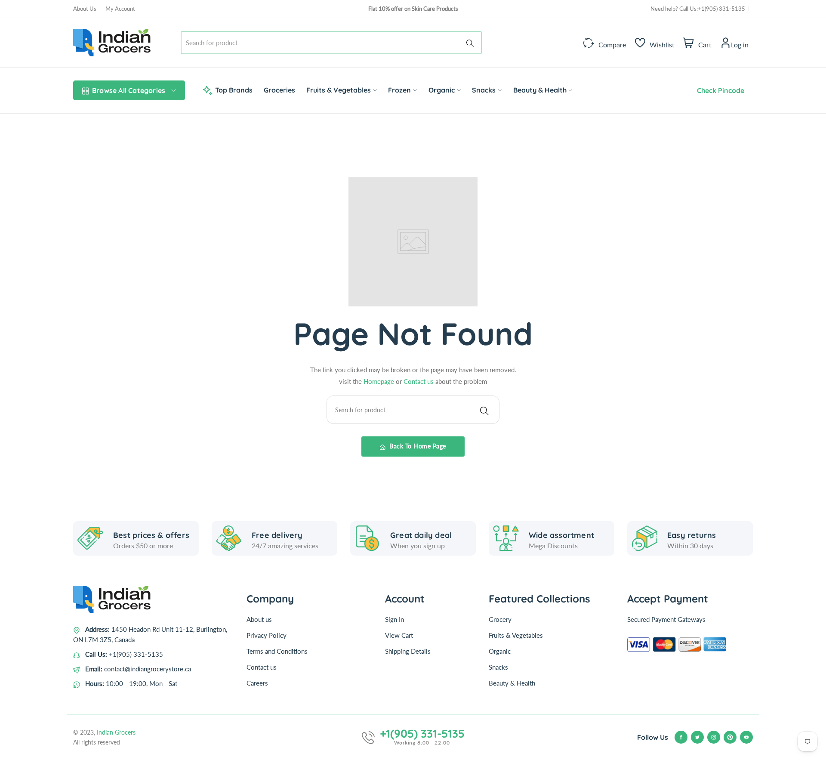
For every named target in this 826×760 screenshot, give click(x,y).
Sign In (394, 619)
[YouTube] (746, 737)
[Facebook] (681, 737)
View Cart (399, 635)
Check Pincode (718, 90)
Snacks (498, 667)
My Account (120, 8)
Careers (257, 683)
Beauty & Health (512, 683)
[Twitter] (697, 737)
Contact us (419, 381)
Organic (500, 651)
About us (259, 619)
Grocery (500, 619)
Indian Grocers (116, 732)
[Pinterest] (730, 737)
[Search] (471, 42)
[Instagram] (713, 737)
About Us (84, 8)
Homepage (380, 381)
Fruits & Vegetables (516, 635)
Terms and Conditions (277, 651)
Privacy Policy (267, 635)
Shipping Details (408, 651)
